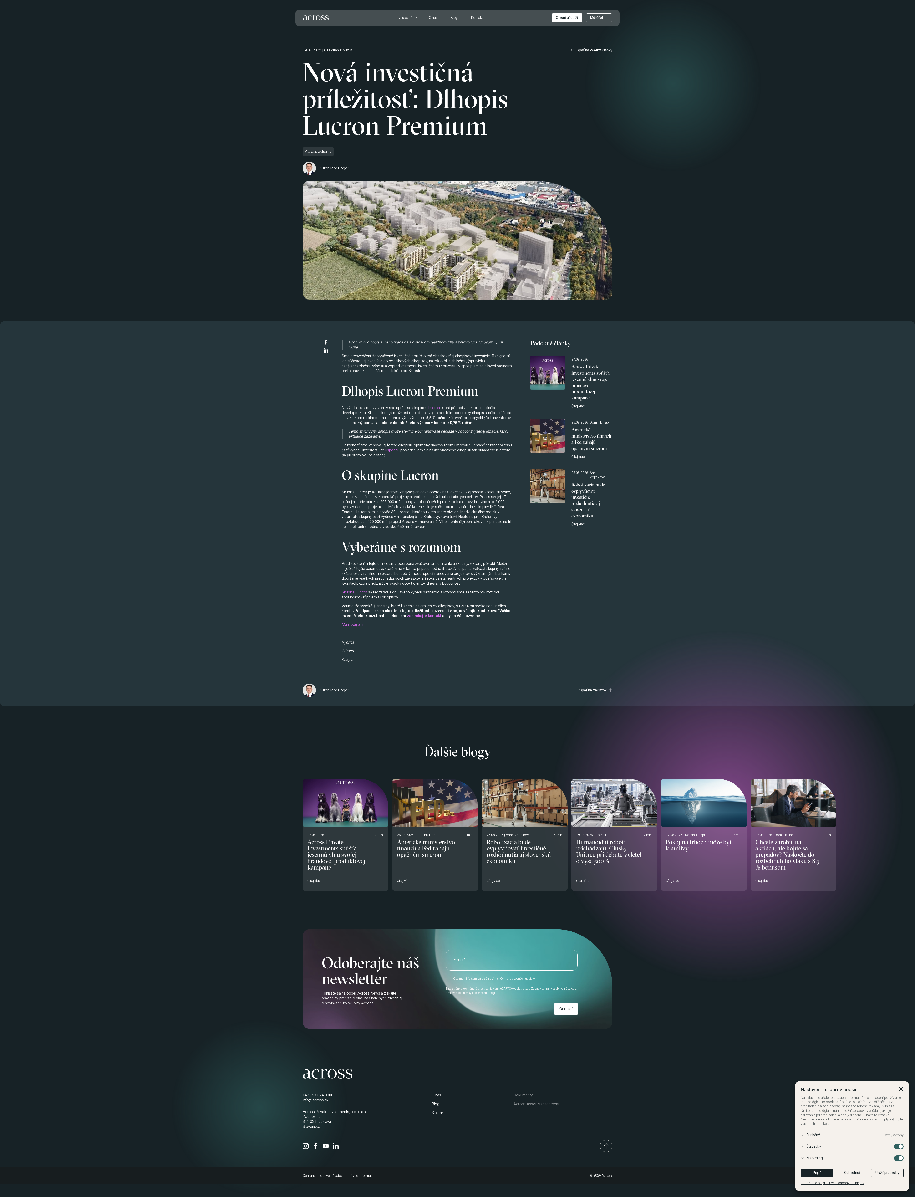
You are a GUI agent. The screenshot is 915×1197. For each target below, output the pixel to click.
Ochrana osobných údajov (517, 979)
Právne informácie (361, 1175)
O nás (433, 17)
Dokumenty (523, 1095)
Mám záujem (352, 625)
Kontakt (477, 17)
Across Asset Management (536, 1104)
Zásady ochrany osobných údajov (552, 989)
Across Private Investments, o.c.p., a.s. (334, 1112)
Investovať (404, 17)
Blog (454, 17)
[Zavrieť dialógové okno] (901, 1090)
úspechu (392, 450)
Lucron (434, 408)
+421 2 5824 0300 (318, 1095)
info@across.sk (315, 1100)
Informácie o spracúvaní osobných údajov (832, 1183)
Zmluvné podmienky (458, 993)
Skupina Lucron (354, 592)
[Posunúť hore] (606, 1146)
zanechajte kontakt (424, 616)
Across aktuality (318, 151)
